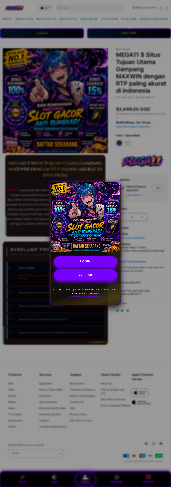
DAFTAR (85, 274)
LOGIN (85, 261)
